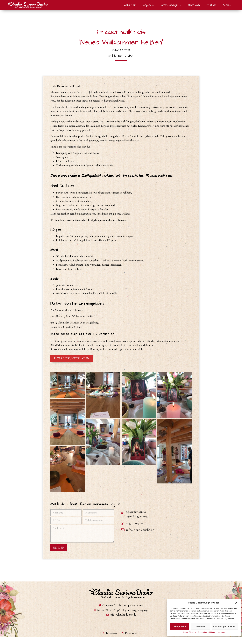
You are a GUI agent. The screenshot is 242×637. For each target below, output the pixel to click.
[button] (236, 602)
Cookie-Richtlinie (189, 632)
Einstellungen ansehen (224, 626)
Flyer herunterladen (71, 358)
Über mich (194, 5)
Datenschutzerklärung (206, 632)
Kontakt (227, 5)
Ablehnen (200, 626)
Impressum (221, 632)
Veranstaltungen (169, 5)
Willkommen (130, 5)
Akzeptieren (179, 626)
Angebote (148, 5)
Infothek (211, 5)
